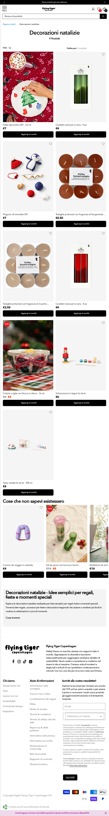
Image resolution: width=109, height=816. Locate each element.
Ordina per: (71, 48)
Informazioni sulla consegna (39, 687)
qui (23, 813)
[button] (4, 9)
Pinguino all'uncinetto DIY (15, 214)
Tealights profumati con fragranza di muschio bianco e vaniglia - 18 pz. (25, 303)
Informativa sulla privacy (42, 735)
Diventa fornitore (38, 764)
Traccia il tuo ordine (40, 693)
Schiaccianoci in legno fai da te (71, 393)
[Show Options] (101, 716)
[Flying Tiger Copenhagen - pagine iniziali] (22, 649)
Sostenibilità (9, 701)
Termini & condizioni (40, 714)
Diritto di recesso (38, 709)
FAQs (32, 704)
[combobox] (84, 716)
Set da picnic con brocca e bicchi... (63, 565)
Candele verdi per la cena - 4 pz (71, 125)
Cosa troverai (13, 618)
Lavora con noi (10, 696)
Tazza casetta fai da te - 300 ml (17, 482)
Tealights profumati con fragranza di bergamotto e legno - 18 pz (80, 214)
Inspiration (8, 711)
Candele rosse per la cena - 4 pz (71, 303)
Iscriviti (70, 777)
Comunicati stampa (13, 706)
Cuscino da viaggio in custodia (18, 565)
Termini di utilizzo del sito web (43, 721)
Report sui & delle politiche (39, 729)
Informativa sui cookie (41, 740)
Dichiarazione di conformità (38, 748)
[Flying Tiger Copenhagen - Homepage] (49, 9)
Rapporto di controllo (41, 759)
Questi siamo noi (11, 685)
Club (5, 691)
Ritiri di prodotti (38, 754)
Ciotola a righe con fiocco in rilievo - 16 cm (24, 393)
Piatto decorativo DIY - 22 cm (17, 125)
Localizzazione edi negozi (43, 699)
